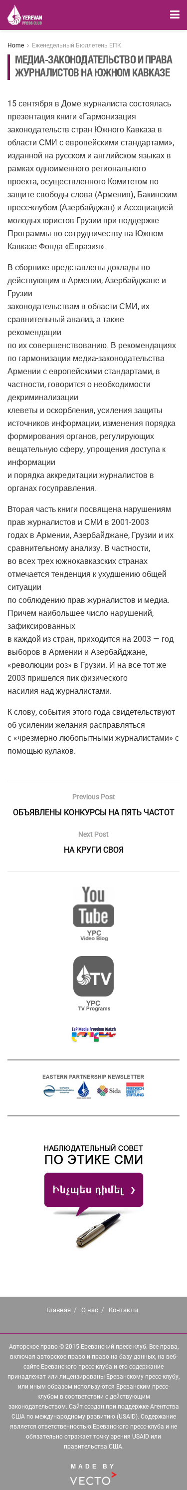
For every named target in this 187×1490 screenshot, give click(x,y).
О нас (89, 1310)
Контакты (123, 1310)
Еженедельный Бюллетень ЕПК (76, 45)
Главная (58, 1310)
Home (15, 45)
